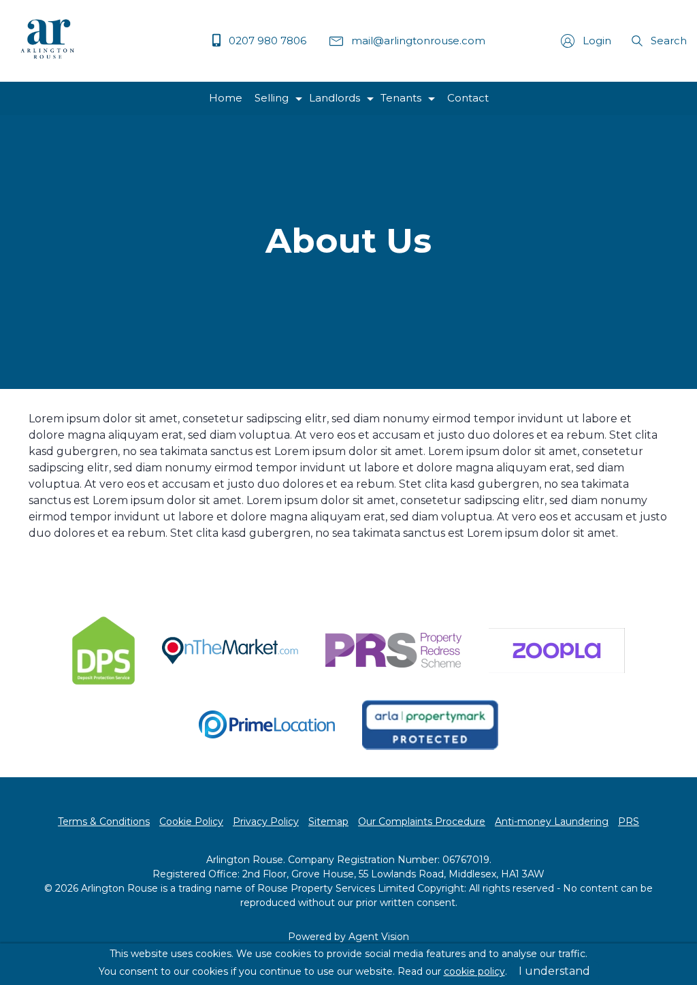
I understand (554, 971)
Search (667, 40)
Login (595, 40)
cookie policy (474, 971)
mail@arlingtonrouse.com (416, 40)
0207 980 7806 (266, 40)
